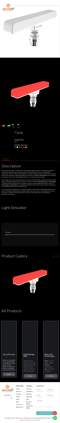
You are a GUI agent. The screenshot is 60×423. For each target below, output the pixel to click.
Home (17, 389)
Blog (17, 402)
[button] (54, 256)
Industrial (29, 394)
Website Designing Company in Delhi (30, 420)
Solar (27, 399)
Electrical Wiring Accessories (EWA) (29, 405)
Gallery (18, 396)
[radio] (15, 142)
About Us (18, 391)
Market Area (19, 407)
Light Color (24, 145)
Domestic (28, 389)
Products (18, 394)
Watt (22, 140)
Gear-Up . (21, 418)
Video (18, 399)
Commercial (29, 391)
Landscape (29, 396)
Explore (9, 374)
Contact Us (19, 404)
